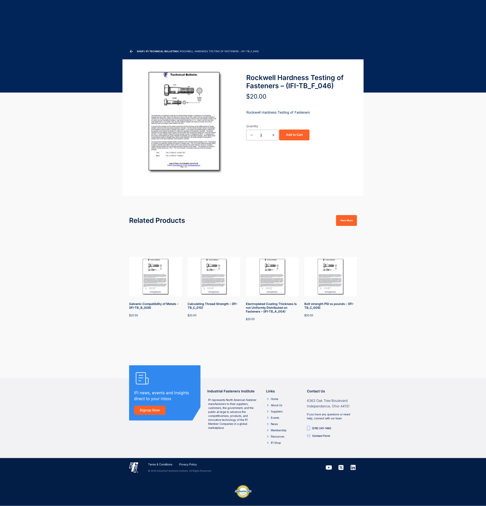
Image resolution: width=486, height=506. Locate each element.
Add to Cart (294, 134)
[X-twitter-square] (341, 467)
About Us (276, 405)
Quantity (252, 126)
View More (346, 220)
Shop (140, 51)
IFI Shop (276, 442)
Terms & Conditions (160, 464)
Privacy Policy (188, 464)
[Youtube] (329, 467)
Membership (278, 430)
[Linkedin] (353, 467)
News (274, 424)
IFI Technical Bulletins (162, 51)
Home (274, 399)
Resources (277, 436)
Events (275, 417)
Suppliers (277, 411)
